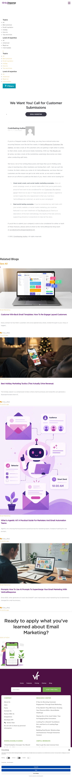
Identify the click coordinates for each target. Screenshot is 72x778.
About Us (7, 702)
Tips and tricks (7, 34)
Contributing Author (17, 128)
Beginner (6, 45)
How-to (5, 32)
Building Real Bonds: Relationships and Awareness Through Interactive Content (48, 732)
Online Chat (11, 722)
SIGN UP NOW (4, 637)
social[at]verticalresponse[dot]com (22, 230)
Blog (50, 683)
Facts (6, 708)
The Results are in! (44, 210)
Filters (10, 86)
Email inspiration (8, 27)
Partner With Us (9, 714)
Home (22, 683)
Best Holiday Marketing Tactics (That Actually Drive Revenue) (27, 383)
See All (4, 263)
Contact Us (7, 711)
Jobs (5, 705)
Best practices (7, 25)
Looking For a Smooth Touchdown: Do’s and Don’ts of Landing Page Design (48, 724)
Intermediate (7, 48)
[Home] (9, 3)
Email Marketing (36, 114)
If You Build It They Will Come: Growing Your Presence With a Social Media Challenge (49, 710)
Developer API (8, 719)
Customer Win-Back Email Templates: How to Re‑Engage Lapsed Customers (34, 314)
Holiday (5, 30)
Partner (44, 683)
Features (29, 683)
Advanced (6, 43)
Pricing (37, 683)
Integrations (8, 716)
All (3, 22)
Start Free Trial (52, 689)
